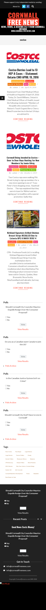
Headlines (30, 81)
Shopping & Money (28, 169)
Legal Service (9, 455)
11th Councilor (18, 470)
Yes (8, 317)
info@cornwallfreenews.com (18, 570)
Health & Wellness (15, 84)
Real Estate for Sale (10, 477)
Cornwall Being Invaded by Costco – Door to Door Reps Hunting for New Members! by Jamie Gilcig (23, 160)
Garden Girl (8, 470)
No (8, 320)
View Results (23, 329)
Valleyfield (36, 473)
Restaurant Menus (21, 459)
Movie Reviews (32, 462)
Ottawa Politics (20, 462)
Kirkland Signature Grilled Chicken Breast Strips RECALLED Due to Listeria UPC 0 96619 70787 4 (23, 235)
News (26, 84)
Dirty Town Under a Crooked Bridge (25, 466)
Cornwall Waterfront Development (14, 473)
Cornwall (23, 166)
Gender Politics (9, 459)
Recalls (32, 84)
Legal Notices (28, 451)
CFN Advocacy (9, 462)
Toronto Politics (20, 455)
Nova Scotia (8, 451)
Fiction (28, 473)
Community (13, 166)
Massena (32, 459)
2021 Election (9, 466)
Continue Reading (23, 119)
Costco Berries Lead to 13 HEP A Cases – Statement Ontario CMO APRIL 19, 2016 (23, 73)
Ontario (16, 169)
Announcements (18, 81)
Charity (29, 455)
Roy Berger (18, 451)
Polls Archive (10, 366)
